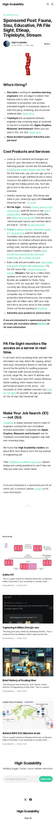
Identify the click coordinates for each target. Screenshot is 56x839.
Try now (31, 202)
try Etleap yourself (31, 258)
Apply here (28, 113)
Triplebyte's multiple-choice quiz (25, 462)
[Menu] (52, 4)
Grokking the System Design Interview (26, 169)
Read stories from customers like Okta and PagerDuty (27, 254)
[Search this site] (48, 4)
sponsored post (10, 15)
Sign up (28, 818)
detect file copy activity (23, 218)
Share (47, 44)
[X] (25, 799)
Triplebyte (8, 423)
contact (42, 323)
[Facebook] (30, 799)
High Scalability (13, 4)
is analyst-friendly (19, 229)
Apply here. (35, 132)
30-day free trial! (35, 225)
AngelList (42, 308)
